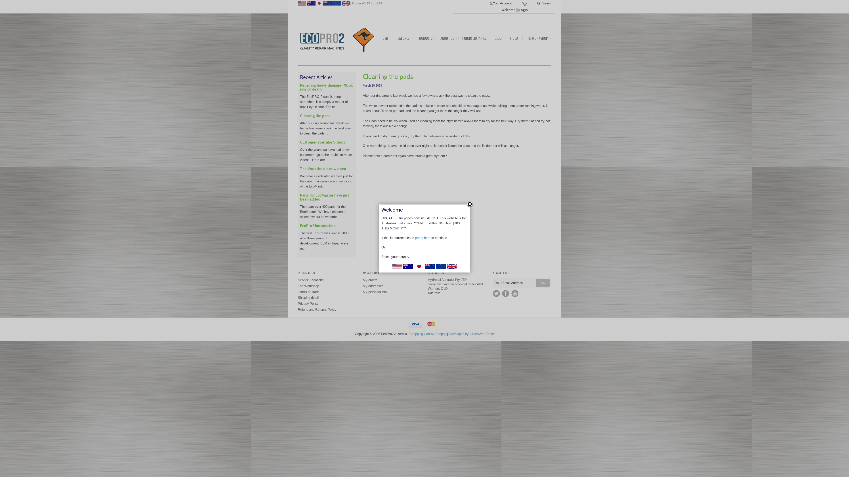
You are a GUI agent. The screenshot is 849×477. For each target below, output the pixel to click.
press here (422, 238)
